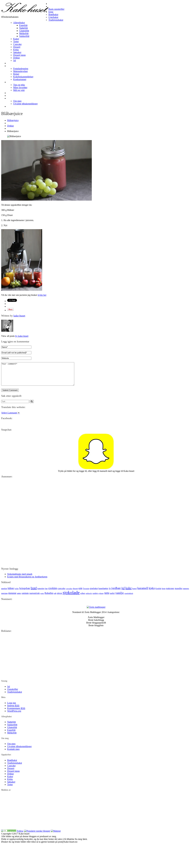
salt (55, 593)
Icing (50, 12)
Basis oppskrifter (56, 9)
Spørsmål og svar (15, 92)
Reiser (16, 74)
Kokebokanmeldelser (23, 76)
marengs (186, 588)
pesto (42, 593)
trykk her (42, 295)
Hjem (51, 3)
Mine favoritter (20, 87)
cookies (52, 588)
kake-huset (19, 315)
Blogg (10, 65)
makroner (170, 588)
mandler (178, 588)
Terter (16, 41)
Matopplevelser (20, 71)
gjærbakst (94, 588)
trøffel (112, 593)
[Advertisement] (91, 502)
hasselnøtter (103, 588)
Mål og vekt (19, 90)
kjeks (152, 588)
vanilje (119, 593)
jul (123, 588)
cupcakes (69, 588)
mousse (12, 593)
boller (17, 588)
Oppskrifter (53, 6)
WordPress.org (14, 711)
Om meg (11, 98)
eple (80, 588)
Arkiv (9, 63)
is (110, 588)
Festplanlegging (20, 68)
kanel (134, 588)
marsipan (4, 593)
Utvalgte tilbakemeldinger (25, 103)
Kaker (16, 39)
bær (46, 589)
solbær (82, 593)
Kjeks (16, 49)
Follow (20, 831)
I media (10, 95)
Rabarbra (49, 593)
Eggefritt (23, 25)
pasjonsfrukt (34, 593)
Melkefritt (23, 33)
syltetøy (101, 593)
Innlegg (13, 705)
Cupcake (17, 44)
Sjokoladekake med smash (19, 574)
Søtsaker (17, 52)
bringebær (24, 588)
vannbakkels (128, 593)
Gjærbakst (53, 17)
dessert (75, 589)
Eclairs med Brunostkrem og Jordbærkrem (27, 576)
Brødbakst (53, 14)
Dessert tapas (19, 55)
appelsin (4, 588)
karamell (142, 588)
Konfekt (158, 589)
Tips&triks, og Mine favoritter (21, 82)
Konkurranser (19, 79)
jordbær (116, 588)
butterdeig (40, 588)
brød (34, 588)
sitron (59, 593)
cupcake (61, 588)
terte (106, 593)
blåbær (11, 588)
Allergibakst (19, 22)
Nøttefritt (23, 28)
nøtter (19, 593)
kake (128, 588)
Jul (14, 60)
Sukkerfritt (24, 36)
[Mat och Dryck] (10, 831)
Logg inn (11, 703)
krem (163, 588)
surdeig (95, 593)
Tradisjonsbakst (55, 20)
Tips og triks (19, 84)
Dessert (16, 47)
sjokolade (71, 592)
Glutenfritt (24, 30)
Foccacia (86, 588)
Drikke (16, 57)
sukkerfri (89, 593)
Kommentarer (16, 708)
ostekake (25, 593)
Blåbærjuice (13, 120)
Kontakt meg (13, 106)
